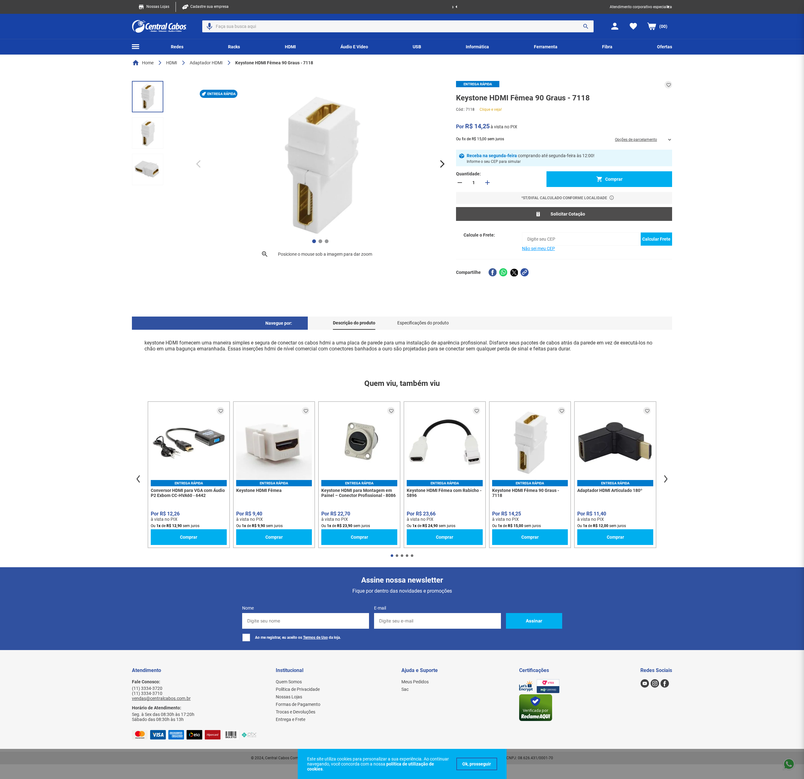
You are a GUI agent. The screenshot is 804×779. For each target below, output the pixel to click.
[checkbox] (246, 637)
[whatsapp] (503, 272)
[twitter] (514, 272)
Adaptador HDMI (206, 62)
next (666, 479)
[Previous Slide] (456, 7)
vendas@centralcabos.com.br (161, 698)
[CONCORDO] (476, 764)
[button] (209, 26)
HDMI (171, 62)
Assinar (534, 620)
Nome (248, 608)
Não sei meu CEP (538, 248)
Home (148, 62)
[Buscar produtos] (585, 26)
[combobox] (398, 26)
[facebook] (492, 272)
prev (138, 479)
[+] (487, 182)
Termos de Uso (315, 637)
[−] (460, 182)
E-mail (380, 608)
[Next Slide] (668, 7)
